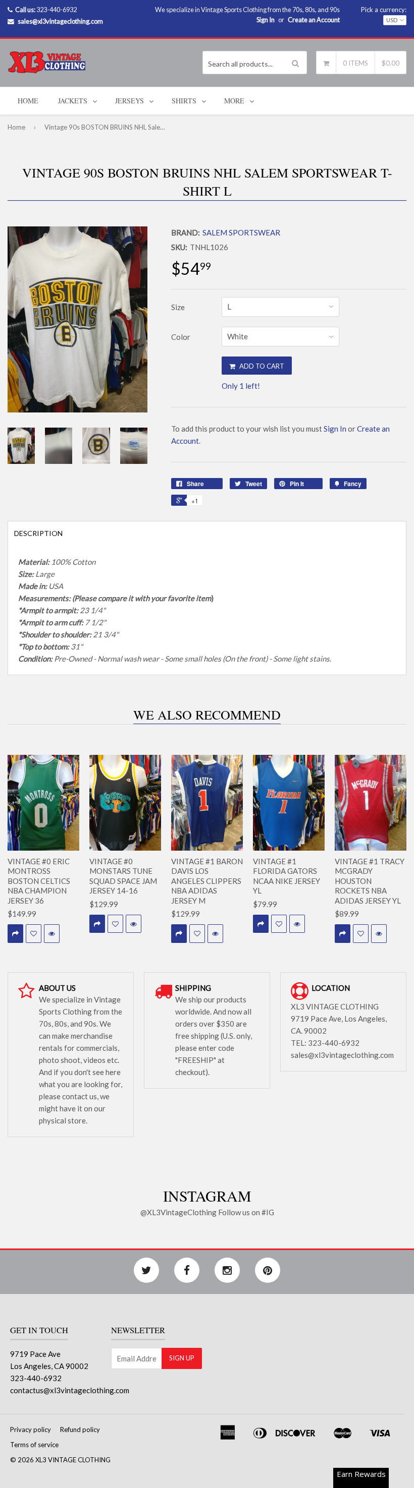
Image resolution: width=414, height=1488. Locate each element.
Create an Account (314, 20)
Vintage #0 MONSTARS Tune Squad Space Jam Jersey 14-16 (123, 876)
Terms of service (34, 1445)
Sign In (265, 20)
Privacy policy (30, 1429)
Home (28, 100)
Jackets (72, 100)
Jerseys (129, 100)
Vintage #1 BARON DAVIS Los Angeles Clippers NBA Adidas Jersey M (207, 881)
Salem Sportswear (241, 232)
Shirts (184, 100)
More (234, 100)
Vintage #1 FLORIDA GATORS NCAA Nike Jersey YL (286, 876)
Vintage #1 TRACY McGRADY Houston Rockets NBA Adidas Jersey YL (369, 881)
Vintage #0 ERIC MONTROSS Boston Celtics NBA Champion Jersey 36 (39, 881)
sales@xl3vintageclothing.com (60, 21)
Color (180, 336)
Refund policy (80, 1429)
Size (178, 307)
